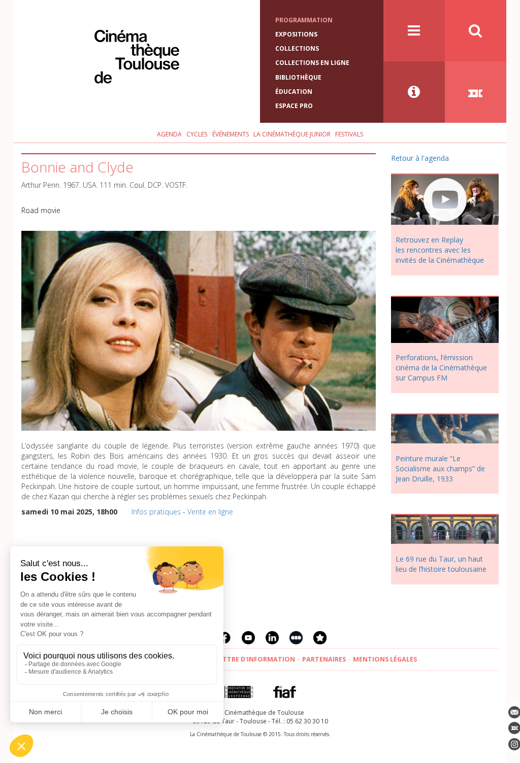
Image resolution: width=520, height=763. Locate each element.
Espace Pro (294, 105)
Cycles (196, 134)
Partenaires (324, 659)
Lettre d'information (255, 659)
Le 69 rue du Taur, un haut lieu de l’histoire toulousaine (441, 564)
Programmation (304, 20)
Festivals (349, 134)
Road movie (40, 210)
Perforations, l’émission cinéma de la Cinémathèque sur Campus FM (441, 368)
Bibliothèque (298, 77)
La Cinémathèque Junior (292, 134)
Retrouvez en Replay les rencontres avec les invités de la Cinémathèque (440, 250)
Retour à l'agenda (420, 158)
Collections (297, 48)
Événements (230, 134)
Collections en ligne (312, 62)
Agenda (169, 134)
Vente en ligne (210, 511)
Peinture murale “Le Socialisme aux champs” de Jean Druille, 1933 (440, 468)
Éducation (293, 91)
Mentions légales (385, 659)
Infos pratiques (156, 511)
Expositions (296, 34)
